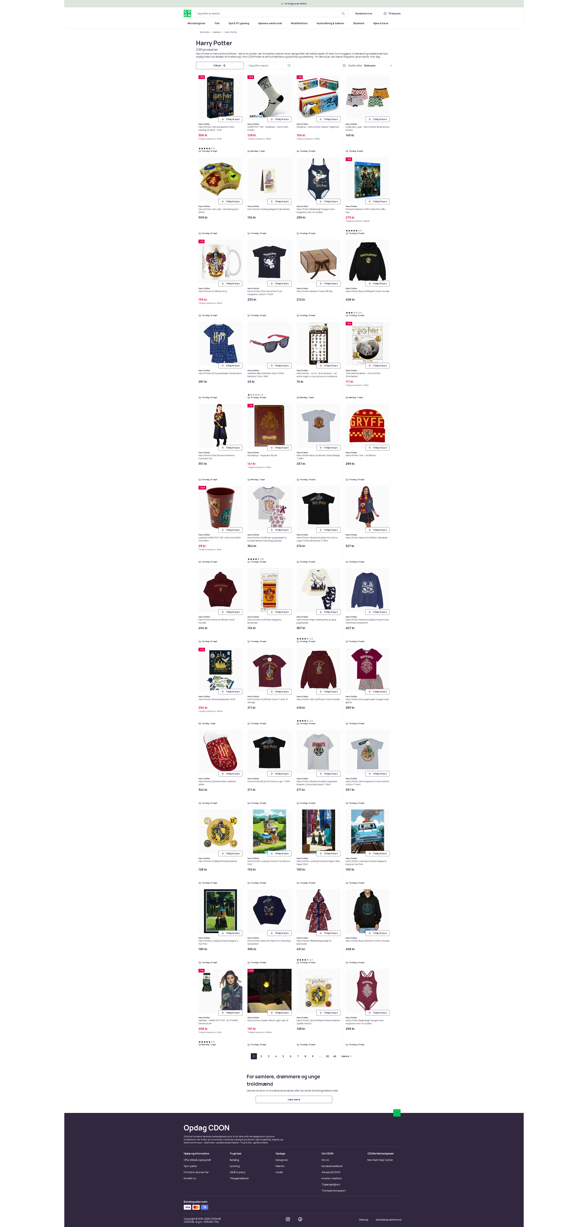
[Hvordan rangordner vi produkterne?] (344, 65)
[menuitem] (196, 23)
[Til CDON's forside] (187, 13)
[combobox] (271, 13)
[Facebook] (300, 1219)
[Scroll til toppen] (397, 1113)
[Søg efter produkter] (343, 13)
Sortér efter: (355, 65)
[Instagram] (288, 1219)
